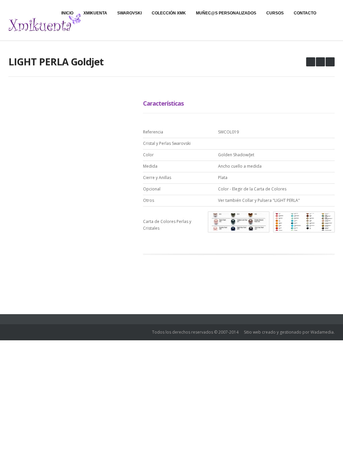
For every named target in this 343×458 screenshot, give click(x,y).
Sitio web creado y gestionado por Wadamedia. (289, 332)
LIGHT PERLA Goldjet (56, 61)
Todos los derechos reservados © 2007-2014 (195, 332)
